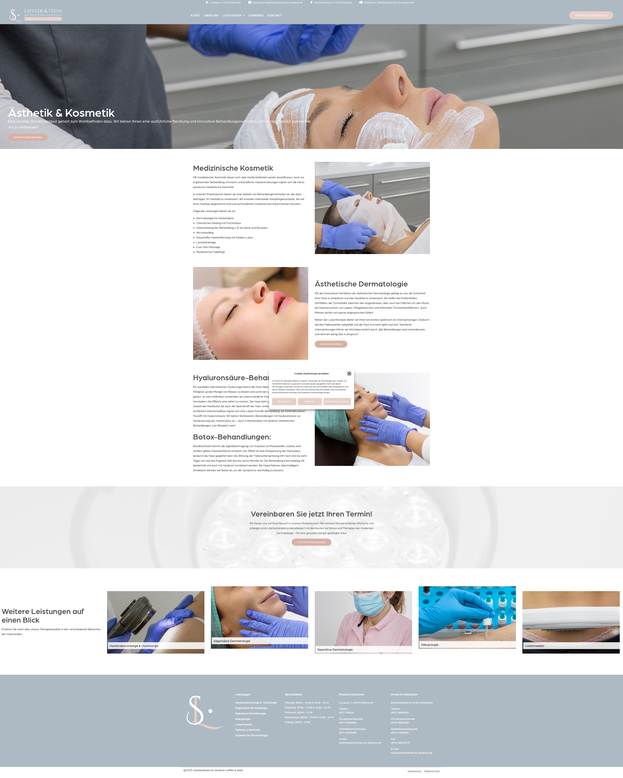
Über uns (211, 15)
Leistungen (232, 15)
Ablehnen (310, 401)
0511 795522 (346, 712)
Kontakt (275, 15)
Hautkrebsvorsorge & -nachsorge (134, 646)
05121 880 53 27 (400, 742)
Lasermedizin (534, 646)
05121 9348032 (400, 732)
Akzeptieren (284, 401)
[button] (349, 373)
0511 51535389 (347, 722)
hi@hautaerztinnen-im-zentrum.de (411, 752)
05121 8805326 (400, 712)
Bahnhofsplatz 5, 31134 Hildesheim (412, 702)
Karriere (256, 15)
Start (195, 15)
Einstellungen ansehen (337, 401)
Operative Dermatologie (335, 649)
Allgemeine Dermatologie (231, 641)
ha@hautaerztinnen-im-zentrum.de (360, 742)
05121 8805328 (400, 722)
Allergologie (429, 644)
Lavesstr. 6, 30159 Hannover (356, 702)
